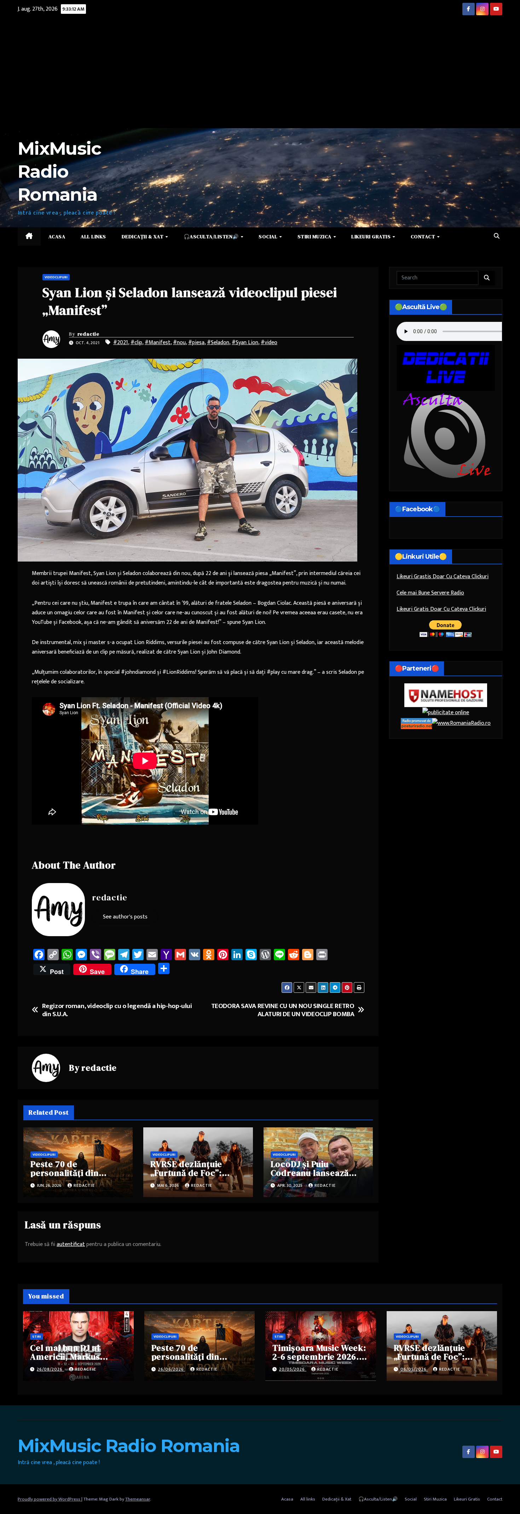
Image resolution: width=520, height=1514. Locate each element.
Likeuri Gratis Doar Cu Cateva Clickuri (441, 609)
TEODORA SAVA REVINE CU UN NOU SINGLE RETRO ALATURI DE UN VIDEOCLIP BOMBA (282, 1010)
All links (93, 236)
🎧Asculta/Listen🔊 (212, 236)
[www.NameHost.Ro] (445, 695)
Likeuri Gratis (371, 236)
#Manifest (158, 342)
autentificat (71, 1244)
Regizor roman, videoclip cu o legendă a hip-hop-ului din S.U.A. (117, 1010)
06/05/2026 (414, 1369)
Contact (424, 236)
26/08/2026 (50, 1369)
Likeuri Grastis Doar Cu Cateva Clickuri (443, 576)
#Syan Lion (245, 342)
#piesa (196, 342)
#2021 (120, 342)
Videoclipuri (56, 277)
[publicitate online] (445, 712)
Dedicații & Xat (143, 236)
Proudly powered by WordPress (49, 1499)
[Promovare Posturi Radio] (416, 723)
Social (269, 236)
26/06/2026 (171, 1369)
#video (269, 342)
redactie (88, 334)
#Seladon (218, 342)
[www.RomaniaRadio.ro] (461, 723)
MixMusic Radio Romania (59, 171)
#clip (136, 342)
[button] (496, 236)
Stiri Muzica (315, 236)
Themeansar (137, 1499)
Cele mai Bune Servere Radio (430, 593)
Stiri (36, 1336)
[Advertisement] (260, 75)
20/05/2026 (292, 1369)
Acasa (56, 236)
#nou (179, 342)
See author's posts (125, 917)
